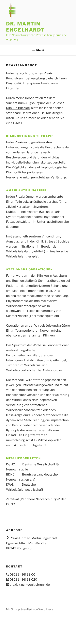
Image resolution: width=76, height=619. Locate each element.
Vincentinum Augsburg (23, 103)
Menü (40, 50)
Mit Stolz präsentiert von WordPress (29, 609)
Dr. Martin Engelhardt (25, 27)
